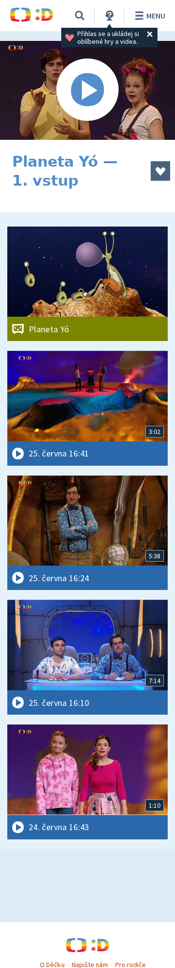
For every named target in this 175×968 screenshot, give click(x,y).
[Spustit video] (87, 90)
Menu (155, 15)
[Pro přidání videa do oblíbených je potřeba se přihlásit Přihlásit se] (160, 171)
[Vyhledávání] (79, 15)
